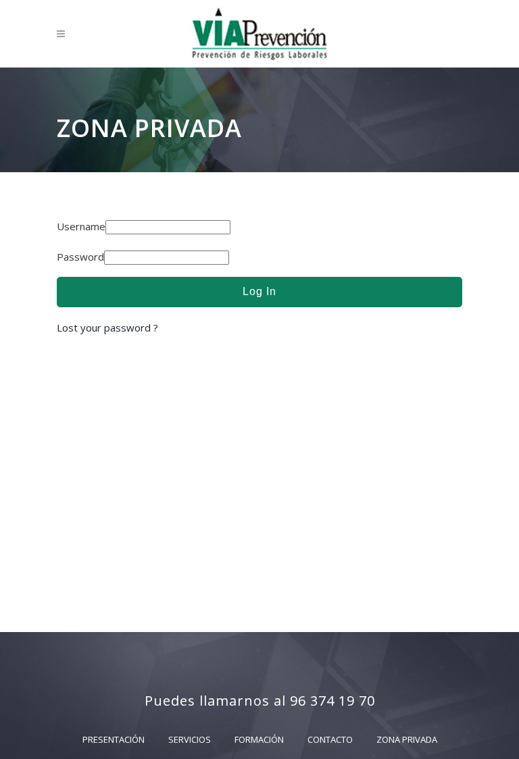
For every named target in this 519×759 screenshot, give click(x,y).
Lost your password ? (107, 327)
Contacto (330, 739)
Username (81, 226)
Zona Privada (406, 739)
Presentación (113, 739)
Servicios (189, 739)
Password (80, 256)
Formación (259, 739)
